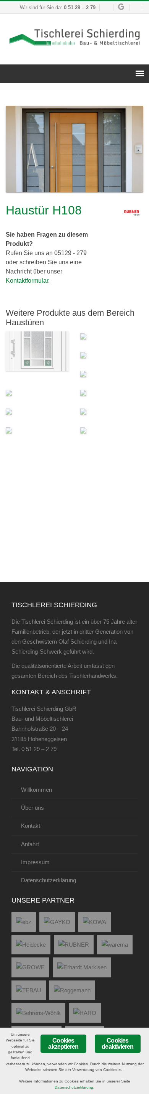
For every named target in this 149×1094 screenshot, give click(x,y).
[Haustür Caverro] (9, 392)
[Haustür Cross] (9, 430)
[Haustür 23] (83, 336)
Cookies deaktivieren (117, 1043)
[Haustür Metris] (9, 411)
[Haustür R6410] (83, 411)
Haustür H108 (44, 210)
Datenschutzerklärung (74, 1087)
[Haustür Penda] (83, 392)
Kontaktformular (27, 280)
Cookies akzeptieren (63, 1043)
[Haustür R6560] (83, 430)
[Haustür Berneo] (83, 373)
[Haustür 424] (37, 351)
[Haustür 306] (83, 354)
